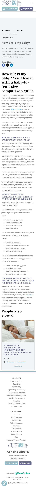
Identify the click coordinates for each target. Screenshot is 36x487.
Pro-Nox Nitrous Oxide (16, 404)
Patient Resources (16, 423)
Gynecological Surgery (16, 389)
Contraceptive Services (16, 392)
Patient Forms (16, 434)
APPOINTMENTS (11, 463)
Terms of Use (17, 479)
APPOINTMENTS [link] (11, 9)
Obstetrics (16, 384)
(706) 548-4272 (27, 9)
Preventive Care (16, 381)
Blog (16, 437)
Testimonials (16, 429)
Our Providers (16, 417)
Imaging (16, 401)
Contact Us (16, 420)
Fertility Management (16, 398)
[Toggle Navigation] (32, 3)
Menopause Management (16, 395)
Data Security (19, 477)
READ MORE (17, 366)
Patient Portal (16, 431)
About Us (16, 414)
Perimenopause (20, 362)
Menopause (10, 362)
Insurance (16, 426)
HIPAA (26, 477)
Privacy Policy (10, 477)
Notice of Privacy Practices (16, 440)
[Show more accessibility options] (4, 483)
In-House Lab (16, 406)
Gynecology (16, 387)
